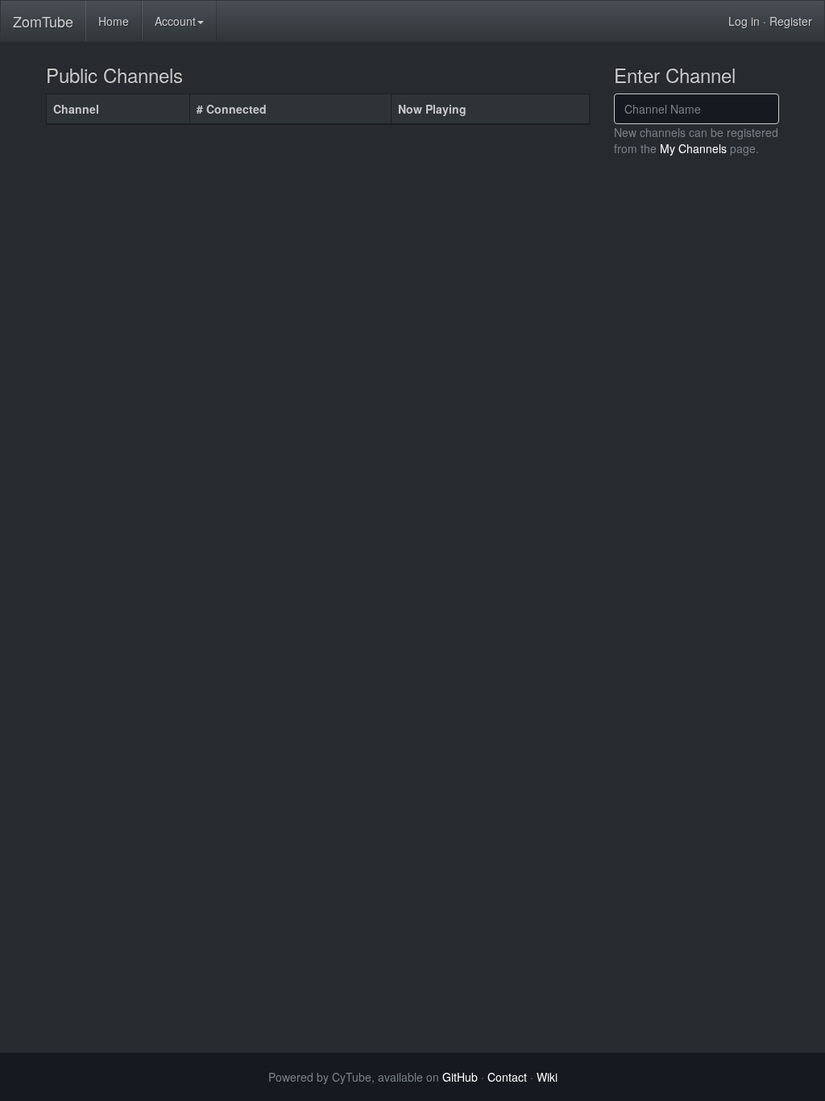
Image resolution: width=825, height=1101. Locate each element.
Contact (507, 1077)
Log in (744, 21)
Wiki (547, 1077)
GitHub (460, 1077)
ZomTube (43, 20)
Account (175, 21)
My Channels (693, 148)
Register (790, 21)
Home (113, 21)
